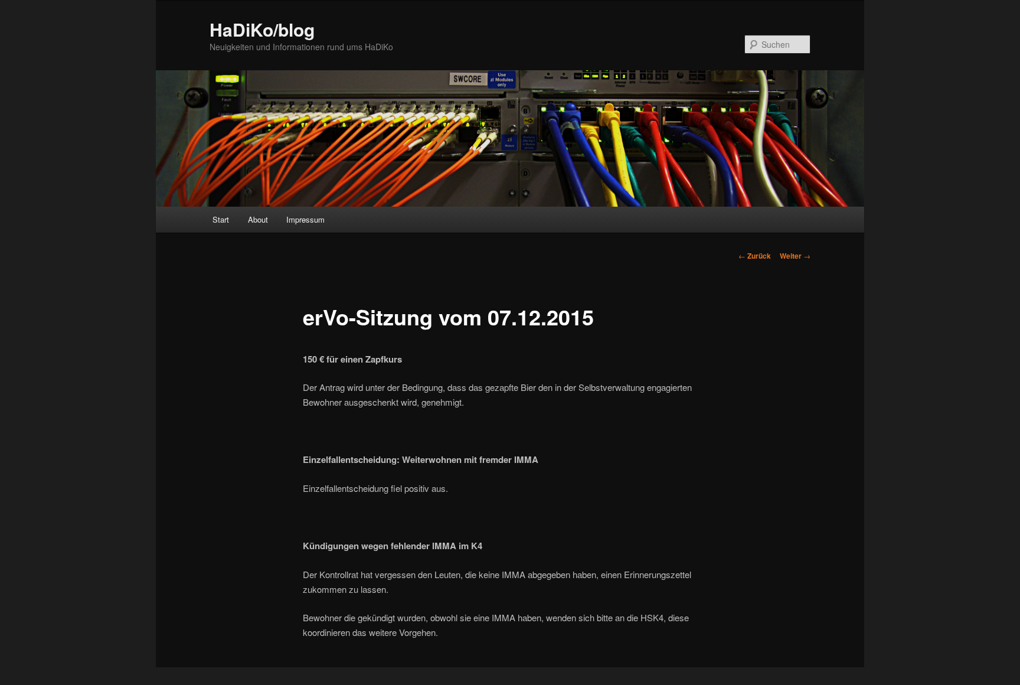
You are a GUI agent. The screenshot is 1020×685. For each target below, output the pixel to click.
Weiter (795, 255)
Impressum (305, 219)
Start (220, 219)
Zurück (754, 255)
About (258, 219)
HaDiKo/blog (262, 29)
